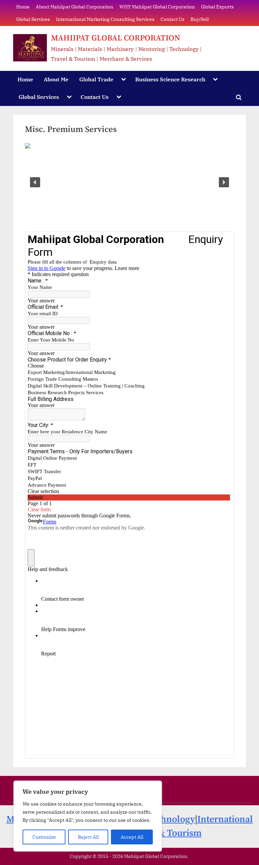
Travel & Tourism (166, 833)
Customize (44, 837)
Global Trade (96, 79)
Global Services (33, 19)
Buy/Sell (200, 19)
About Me (56, 79)
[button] (35, 182)
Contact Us (172, 19)
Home (23, 6)
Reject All (88, 837)
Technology (170, 819)
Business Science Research (170, 79)
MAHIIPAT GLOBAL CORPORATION (115, 38)
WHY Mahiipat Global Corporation (157, 6)
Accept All (132, 837)
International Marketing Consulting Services (105, 19)
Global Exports (217, 6)
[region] (87, 816)
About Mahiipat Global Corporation (74, 6)
